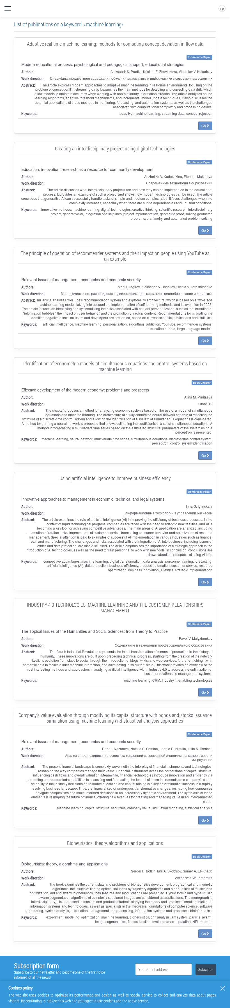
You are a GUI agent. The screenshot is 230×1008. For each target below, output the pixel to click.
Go (204, 125)
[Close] (222, 988)
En (222, 8)
